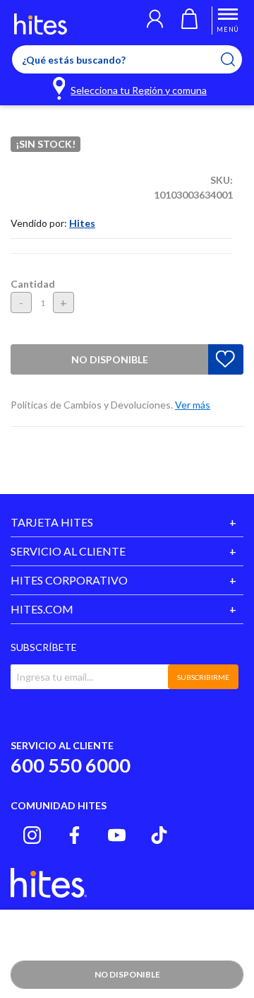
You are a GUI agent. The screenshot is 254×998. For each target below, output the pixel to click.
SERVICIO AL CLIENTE (68, 551)
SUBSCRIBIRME (203, 677)
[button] (155, 20)
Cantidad (33, 284)
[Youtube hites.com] (117, 835)
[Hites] (40, 24)
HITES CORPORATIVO (69, 580)
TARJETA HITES (52, 522)
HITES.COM (42, 609)
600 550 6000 (71, 765)
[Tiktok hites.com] (159, 835)
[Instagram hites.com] (32, 835)
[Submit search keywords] (236, 59)
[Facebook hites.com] (74, 835)
